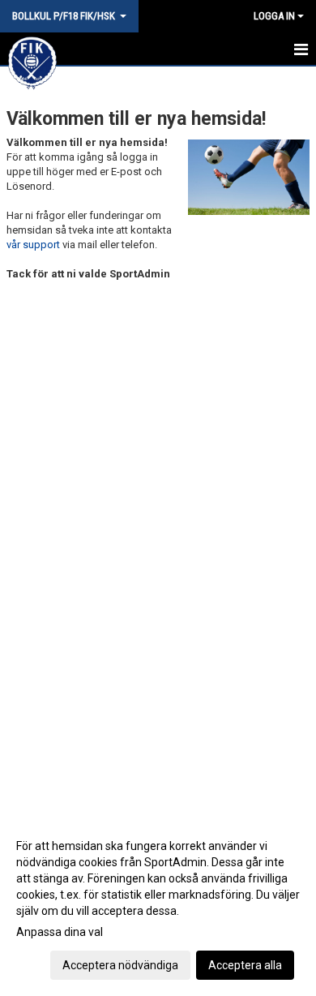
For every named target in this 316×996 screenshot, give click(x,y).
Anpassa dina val (59, 931)
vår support (33, 244)
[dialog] (158, 905)
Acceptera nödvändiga (120, 965)
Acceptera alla (245, 965)
